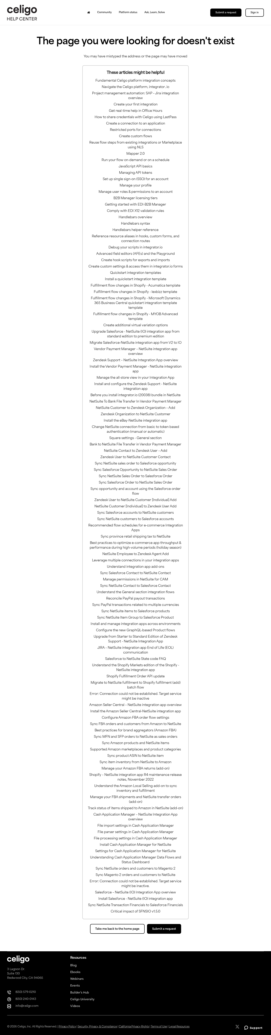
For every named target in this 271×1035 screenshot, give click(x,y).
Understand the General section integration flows (135, 592)
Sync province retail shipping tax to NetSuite (135, 536)
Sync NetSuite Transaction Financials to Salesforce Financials (135, 905)
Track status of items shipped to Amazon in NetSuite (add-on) (135, 808)
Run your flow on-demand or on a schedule (135, 160)
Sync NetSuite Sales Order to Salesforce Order (135, 476)
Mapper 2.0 (135, 153)
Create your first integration (136, 104)
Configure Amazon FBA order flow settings (135, 717)
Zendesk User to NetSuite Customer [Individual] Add (135, 500)
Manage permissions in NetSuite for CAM (135, 579)
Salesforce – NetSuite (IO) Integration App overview (135, 892)
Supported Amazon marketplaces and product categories (135, 749)
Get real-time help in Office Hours (135, 111)
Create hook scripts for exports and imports (135, 260)
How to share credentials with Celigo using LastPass (136, 117)
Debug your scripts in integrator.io (135, 247)
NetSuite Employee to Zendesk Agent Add (135, 554)
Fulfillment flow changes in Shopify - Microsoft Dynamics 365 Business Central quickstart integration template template (135, 303)
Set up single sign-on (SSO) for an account (135, 179)
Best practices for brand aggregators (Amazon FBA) (135, 730)
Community (104, 12)
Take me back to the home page (117, 929)
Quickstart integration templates (135, 273)
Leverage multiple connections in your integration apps (135, 560)
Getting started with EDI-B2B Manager (135, 204)
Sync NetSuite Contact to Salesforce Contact (135, 586)
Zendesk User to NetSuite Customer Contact (135, 457)
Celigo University (82, 999)
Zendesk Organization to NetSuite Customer (135, 414)
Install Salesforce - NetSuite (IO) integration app (135, 899)
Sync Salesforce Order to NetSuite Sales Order (135, 482)
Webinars (77, 979)
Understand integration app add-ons (135, 567)
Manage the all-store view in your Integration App (135, 377)
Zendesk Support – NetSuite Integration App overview (135, 360)
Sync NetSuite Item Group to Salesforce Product (135, 617)
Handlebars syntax (135, 223)
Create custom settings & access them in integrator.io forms (135, 266)
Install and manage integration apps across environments (136, 624)
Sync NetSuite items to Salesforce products (135, 611)
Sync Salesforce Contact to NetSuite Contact (135, 573)
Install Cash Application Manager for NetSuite (135, 845)
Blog (73, 965)
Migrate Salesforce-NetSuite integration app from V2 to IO (136, 343)
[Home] (89, 12)
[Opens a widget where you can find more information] (253, 1028)
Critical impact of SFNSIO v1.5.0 (135, 911)
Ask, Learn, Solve (154, 12)
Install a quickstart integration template (135, 279)
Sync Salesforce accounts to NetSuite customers (135, 513)
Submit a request (225, 13)
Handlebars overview (135, 217)
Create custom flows (135, 136)
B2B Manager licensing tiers (135, 198)
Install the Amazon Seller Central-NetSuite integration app (135, 711)
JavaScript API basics (135, 166)
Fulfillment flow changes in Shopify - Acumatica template (135, 285)
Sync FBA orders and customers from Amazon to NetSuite (135, 724)
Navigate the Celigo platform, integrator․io (135, 87)
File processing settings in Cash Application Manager (135, 838)
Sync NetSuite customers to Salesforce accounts (135, 519)
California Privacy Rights (134, 1026)
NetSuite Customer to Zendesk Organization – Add (135, 408)
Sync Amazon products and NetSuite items (135, 743)
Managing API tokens (135, 173)
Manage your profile (136, 185)
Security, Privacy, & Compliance (97, 1026)
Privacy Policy (67, 1026)
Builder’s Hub (79, 992)
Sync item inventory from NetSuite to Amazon (135, 762)
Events (75, 985)
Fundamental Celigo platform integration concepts (135, 80)
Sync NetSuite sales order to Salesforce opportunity (135, 463)
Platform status (128, 12)
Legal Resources (179, 1026)
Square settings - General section (135, 438)
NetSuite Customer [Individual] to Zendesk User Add (135, 506)
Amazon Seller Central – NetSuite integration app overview (135, 705)
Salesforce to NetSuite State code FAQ (135, 659)
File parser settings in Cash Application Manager (136, 832)
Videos (75, 1006)
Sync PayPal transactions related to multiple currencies (135, 605)
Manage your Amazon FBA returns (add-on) (135, 768)
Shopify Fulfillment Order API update (136, 676)
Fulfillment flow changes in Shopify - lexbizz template (135, 292)
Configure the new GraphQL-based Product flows (135, 630)
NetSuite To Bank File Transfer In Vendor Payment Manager (135, 401)
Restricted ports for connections (135, 130)
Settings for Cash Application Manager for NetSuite (135, 851)
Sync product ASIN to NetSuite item (135, 756)
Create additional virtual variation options (135, 325)
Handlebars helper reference (135, 230)
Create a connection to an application (135, 123)
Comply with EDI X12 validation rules (135, 211)
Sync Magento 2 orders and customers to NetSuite (135, 875)
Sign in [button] (255, 13)
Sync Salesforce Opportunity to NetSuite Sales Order (135, 470)
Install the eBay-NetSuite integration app (135, 420)
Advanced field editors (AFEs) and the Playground (135, 254)
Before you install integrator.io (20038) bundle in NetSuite (135, 395)
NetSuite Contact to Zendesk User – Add (135, 451)
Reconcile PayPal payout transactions (135, 598)
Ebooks (75, 972)
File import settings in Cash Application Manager (135, 825)
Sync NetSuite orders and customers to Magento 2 (135, 868)
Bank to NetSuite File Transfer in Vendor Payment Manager (135, 444)
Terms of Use (159, 1026)
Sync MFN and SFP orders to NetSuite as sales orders (135, 737)
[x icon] (237, 1026)
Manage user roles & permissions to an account (136, 192)
